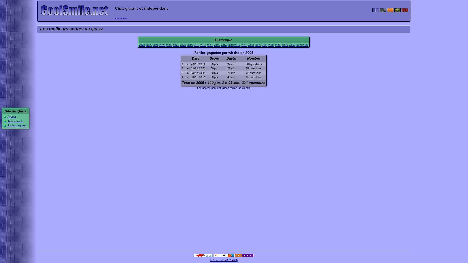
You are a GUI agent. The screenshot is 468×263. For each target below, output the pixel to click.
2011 (244, 45)
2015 (217, 45)
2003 (299, 45)
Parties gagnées (17, 125)
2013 (231, 45)
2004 (292, 45)
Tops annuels (15, 121)
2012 (237, 45)
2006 (278, 45)
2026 (142, 45)
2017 (203, 45)
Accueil (12, 116)
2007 (271, 45)
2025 (149, 45)
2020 (183, 45)
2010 (251, 45)
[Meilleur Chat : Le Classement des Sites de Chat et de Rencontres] (203, 256)
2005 (285, 45)
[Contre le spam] (244, 256)
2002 (305, 45)
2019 (190, 45)
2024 (155, 45)
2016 (210, 45)
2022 (169, 45)
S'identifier (121, 18)
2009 (258, 45)
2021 (176, 45)
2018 (196, 45)
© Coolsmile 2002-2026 (224, 260)
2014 (224, 45)
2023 (162, 45)
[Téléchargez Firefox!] (224, 256)
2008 (264, 45)
